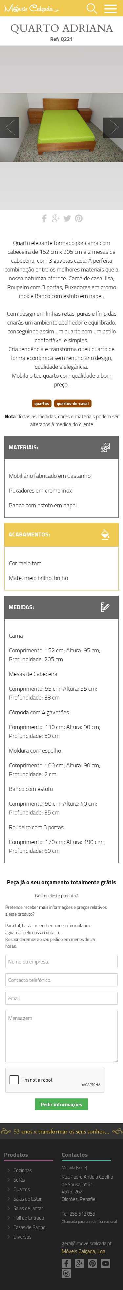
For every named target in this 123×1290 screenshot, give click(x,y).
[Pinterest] (92, 1263)
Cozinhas (22, 1170)
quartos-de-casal (73, 403)
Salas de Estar (27, 1199)
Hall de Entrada (28, 1218)
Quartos (21, 1189)
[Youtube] (105, 1263)
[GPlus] (79, 1263)
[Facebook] (66, 1263)
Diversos (22, 1237)
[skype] (66, 1273)
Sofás (19, 1180)
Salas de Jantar (28, 1208)
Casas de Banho (29, 1227)
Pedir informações (61, 1104)
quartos (41, 403)
